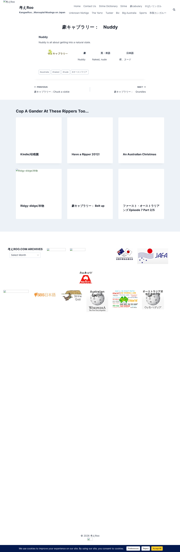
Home (77, 6)
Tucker (109, 13)
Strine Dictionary (108, 6)
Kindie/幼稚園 (29, 154)
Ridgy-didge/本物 (32, 205)
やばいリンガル (153, 6)
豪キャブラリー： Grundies (130, 89)
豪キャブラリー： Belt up (88, 205)
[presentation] (39, 132)
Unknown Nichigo (79, 13)
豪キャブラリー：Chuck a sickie (51, 89)
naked (55, 72)
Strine (123, 6)
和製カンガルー (158, 13)
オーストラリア (79, 72)
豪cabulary (136, 6)
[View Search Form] (174, 9)
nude (65, 72)
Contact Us (89, 6)
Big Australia (129, 13)
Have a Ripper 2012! (86, 154)
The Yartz (97, 13)
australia (44, 72)
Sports (143, 13)
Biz (117, 13)
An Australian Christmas (139, 154)
